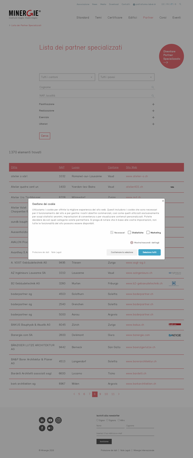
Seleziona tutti (149, 252)
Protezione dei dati (40, 252)
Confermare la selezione (122, 252)
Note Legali (56, 252)
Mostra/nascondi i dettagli (146, 242)
